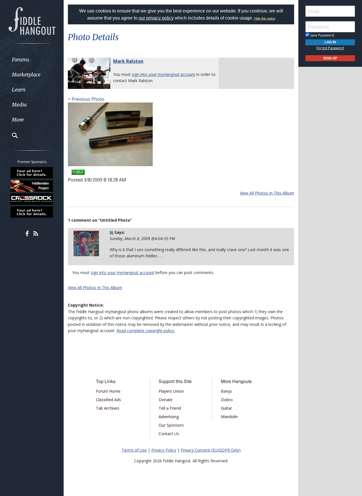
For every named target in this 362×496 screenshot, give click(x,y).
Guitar (226, 408)
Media (19, 104)
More (18, 119)
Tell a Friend (170, 408)
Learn (18, 89)
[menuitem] (32, 59)
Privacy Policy (163, 450)
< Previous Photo (86, 99)
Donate (166, 399)
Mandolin (229, 416)
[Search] (11, 135)
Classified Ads (108, 399)
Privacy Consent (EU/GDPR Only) (211, 450)
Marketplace (26, 74)
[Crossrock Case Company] (31, 199)
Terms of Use (134, 450)
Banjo (226, 391)
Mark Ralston (128, 61)
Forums (20, 59)
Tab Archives (107, 408)
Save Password (321, 35)
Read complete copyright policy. (146, 330)
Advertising (169, 416)
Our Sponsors (171, 425)
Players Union (171, 391)
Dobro (227, 399)
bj (111, 232)
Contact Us (169, 433)
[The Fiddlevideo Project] (31, 185)
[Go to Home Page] (31, 20)
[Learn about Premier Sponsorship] (31, 172)
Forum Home (108, 391)
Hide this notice (264, 18)
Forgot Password (330, 48)
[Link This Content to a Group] (78, 170)
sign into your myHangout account (163, 74)
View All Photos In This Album (267, 193)
